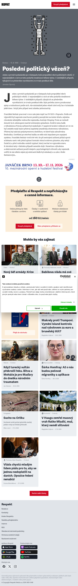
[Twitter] (9, 568)
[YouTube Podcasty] (28, 552)
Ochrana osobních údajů (10, 535)
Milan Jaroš (7, 428)
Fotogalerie (7, 413)
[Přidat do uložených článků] (35, 262)
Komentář (47, 413)
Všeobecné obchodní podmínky (13, 531)
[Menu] (74, 4)
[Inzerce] (39, 167)
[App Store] (9, 547)
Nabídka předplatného (10, 520)
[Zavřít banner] (75, 276)
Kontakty (5, 513)
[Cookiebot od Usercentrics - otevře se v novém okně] (61, 276)
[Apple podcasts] (28, 547)
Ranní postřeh (48, 363)
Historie (6, 363)
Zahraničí (44, 316)
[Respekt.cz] (6, 4)
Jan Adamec (7, 386)
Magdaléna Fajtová (47, 335)
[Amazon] (9, 557)
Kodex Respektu (7, 516)
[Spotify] (28, 557)
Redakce (5, 509)
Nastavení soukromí (9, 539)
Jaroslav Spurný (8, 84)
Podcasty (47, 267)
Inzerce (4, 524)
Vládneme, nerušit (55, 267)
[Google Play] (9, 552)
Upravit (37, 308)
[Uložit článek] (68, 55)
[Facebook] (4, 568)
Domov (5, 63)
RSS (3, 528)
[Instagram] (15, 568)
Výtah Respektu (17, 460)
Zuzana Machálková (10, 483)
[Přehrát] (30, 262)
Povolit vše (63, 308)
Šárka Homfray (46, 379)
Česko (5, 267)
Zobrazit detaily (66, 302)
